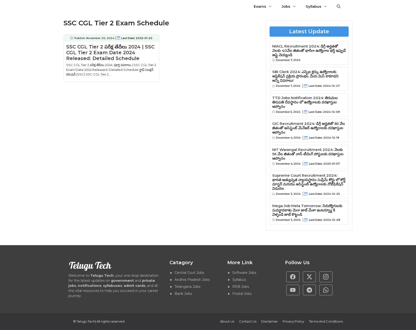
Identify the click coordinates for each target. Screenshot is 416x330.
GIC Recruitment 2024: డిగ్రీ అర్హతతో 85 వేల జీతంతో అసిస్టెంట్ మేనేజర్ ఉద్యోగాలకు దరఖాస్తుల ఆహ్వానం (308, 128)
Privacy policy (293, 321)
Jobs (286, 6)
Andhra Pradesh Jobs (192, 279)
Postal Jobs (242, 293)
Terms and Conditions (326, 321)
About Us (227, 321)
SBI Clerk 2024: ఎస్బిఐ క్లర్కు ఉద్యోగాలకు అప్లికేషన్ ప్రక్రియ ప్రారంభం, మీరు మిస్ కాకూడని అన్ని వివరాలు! (305, 76)
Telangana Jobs (187, 286)
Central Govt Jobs (189, 272)
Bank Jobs (183, 293)
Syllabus (313, 6)
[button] (338, 6)
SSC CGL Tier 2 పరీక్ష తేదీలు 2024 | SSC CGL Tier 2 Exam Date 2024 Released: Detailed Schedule (110, 52)
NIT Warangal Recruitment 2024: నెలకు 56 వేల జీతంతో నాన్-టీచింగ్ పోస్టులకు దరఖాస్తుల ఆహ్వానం (308, 154)
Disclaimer (269, 321)
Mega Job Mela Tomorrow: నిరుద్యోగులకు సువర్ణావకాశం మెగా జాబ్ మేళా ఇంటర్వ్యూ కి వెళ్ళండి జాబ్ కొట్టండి (307, 210)
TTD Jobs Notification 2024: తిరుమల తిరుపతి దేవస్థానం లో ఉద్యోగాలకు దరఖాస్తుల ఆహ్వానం (305, 102)
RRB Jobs (240, 286)
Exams (260, 6)
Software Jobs (244, 272)
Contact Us (247, 321)
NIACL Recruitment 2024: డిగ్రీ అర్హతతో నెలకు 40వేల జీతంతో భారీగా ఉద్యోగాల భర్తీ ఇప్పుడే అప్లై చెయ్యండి (309, 50)
